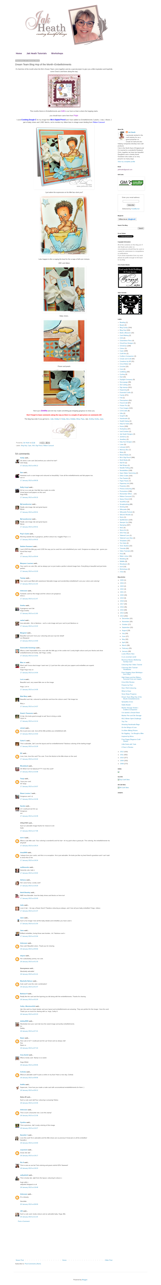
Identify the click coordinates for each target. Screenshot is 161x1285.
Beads (122, 325)
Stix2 (121, 527)
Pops (82, 419)
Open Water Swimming (128, 473)
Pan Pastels (124, 478)
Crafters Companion (127, 356)
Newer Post (20, 1260)
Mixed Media (124, 455)
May (123, 639)
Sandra (22, 806)
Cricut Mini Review (128, 682)
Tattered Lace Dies (126, 538)
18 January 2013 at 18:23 (29, 1168)
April (124, 642)
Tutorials (123, 548)
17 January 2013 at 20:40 (29, 898)
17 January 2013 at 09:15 (29, 497)
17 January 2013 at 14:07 (29, 706)
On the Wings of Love (129, 727)
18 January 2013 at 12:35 (29, 1115)
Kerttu (97, 419)
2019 (122, 598)
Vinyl (121, 553)
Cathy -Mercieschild (27, 1006)
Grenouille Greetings (28, 648)
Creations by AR (125, 361)
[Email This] (41, 443)
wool (121, 566)
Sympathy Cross (127, 702)
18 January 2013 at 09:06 (29, 1077)
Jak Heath (131, 132)
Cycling (122, 374)
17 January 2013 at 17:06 (29, 831)
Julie (52, 419)
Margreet (23, 633)
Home (19, 53)
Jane (101, 419)
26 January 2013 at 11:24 (29, 1217)
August (124, 630)
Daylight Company (126, 379)
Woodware (123, 564)
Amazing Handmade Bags (131, 724)
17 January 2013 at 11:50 (29, 613)
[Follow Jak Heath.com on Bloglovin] (127, 220)
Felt (121, 398)
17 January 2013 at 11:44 (29, 584)
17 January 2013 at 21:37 (29, 911)
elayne (22, 956)
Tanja (22, 778)
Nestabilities (124, 470)
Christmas (123, 346)
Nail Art (122, 463)
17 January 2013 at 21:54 (29, 923)
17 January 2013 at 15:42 (29, 759)
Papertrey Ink (124, 483)
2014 (122, 613)
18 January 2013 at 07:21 (29, 1031)
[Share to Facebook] (47, 443)
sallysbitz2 (24, 1175)
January (125, 651)
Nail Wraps (123, 465)
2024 (122, 583)
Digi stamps (124, 387)
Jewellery (123, 439)
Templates (123, 540)
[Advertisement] (64, 1241)
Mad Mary (23, 696)
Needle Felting (125, 468)
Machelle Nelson (26, 981)
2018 (122, 601)
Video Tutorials (125, 551)
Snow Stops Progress (129, 694)
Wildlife (122, 561)
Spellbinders (124, 520)
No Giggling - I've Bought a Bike (133, 733)
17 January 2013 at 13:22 (29, 626)
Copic (29, 445)
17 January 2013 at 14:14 (29, 721)
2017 (122, 604)
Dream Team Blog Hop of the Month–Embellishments (132, 698)
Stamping (123, 525)
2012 (122, 751)
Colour (122, 348)
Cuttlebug (123, 372)
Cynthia (23, 1122)
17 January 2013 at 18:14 (29, 845)
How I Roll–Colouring (129, 688)
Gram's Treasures (26, 713)
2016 (122, 607)
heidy (22, 458)
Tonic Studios (124, 546)
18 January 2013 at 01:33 (29, 961)
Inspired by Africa (128, 736)
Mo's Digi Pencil (37, 445)
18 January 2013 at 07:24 (29, 1048)
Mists (121, 452)
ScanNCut (123, 501)
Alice (68, 419)
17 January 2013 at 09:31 (29, 512)
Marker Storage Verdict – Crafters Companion (130, 708)
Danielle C (24, 1135)
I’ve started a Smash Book (131, 712)
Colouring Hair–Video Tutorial (132, 664)
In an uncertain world (129, 657)
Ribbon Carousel (48, 445)
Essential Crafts (125, 392)
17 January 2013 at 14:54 (29, 734)
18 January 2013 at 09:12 (29, 1090)
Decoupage (124, 382)
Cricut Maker (124, 364)
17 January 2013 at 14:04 (29, 672)
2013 (122, 616)
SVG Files (123, 533)
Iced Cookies (124, 431)
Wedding (123, 559)
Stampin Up (124, 522)
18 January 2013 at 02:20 (29, 999)
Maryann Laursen (26, 563)
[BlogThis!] (43, 443)
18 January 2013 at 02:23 (29, 1014)
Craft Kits (123, 353)
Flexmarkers (124, 400)
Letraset (122, 447)
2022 (122, 589)
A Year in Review (127, 747)
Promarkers (124, 491)
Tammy (22, 578)
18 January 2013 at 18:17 (29, 1155)
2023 (122, 586)
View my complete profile (126, 161)
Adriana (23, 880)
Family (122, 395)
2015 (122, 610)
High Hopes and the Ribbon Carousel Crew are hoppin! (132, 678)
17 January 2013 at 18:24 (29, 860)
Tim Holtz (123, 543)
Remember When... (126, 494)
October (125, 624)
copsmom (23, 1150)
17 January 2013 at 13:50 (29, 641)
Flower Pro (123, 405)
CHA (121, 338)
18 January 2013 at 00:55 (29, 949)
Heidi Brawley (25, 892)
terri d (22, 838)
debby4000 (24, 1021)
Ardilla (22, 1084)
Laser (122, 444)
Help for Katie (124, 424)
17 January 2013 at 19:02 (29, 873)
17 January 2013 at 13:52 (29, 656)
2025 (122, 580)
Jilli (21, 1211)
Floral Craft (123, 403)
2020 (122, 595)
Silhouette (123, 509)
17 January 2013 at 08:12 (29, 465)
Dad (121, 377)
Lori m (22, 679)
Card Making (124, 335)
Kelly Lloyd (24, 487)
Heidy (63, 419)
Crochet (122, 366)
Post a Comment (24, 1221)
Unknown (23, 591)
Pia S (22, 1162)
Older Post (108, 1260)
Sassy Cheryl (124, 499)
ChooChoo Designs (126, 343)
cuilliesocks (24, 867)
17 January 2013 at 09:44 (29, 556)
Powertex (123, 486)
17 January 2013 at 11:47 (29, 599)
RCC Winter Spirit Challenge (131, 718)
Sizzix (122, 517)
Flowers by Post (127, 685)
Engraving (123, 390)
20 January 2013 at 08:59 (29, 1204)
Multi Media (124, 460)
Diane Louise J (25, 793)
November (126, 621)
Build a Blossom (125, 333)
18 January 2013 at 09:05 (29, 1065)
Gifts (121, 413)
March (124, 645)
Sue (21, 472)
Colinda (23, 1072)
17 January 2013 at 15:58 (29, 772)
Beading (122, 322)
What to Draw (126, 691)
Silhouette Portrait (126, 512)
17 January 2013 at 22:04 (29, 936)
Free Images (124, 408)
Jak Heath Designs (126, 434)
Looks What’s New (128, 654)
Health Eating (124, 421)
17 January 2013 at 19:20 (29, 886)
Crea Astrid (24, 1055)
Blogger (84, 1280)
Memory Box (124, 450)
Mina (78, 419)
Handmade (123, 418)
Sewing (122, 507)
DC (21, 753)
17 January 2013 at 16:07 (29, 786)
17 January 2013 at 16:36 (29, 799)
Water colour (124, 556)
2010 (122, 757)
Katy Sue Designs (126, 442)
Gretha (91, 419)
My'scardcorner (26, 504)
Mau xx (23, 662)
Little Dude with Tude (129, 744)
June (124, 636)
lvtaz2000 (23, 852)
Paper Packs (124, 481)
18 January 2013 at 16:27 (29, 1128)
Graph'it (122, 416)
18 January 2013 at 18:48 (29, 1187)
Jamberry (123, 437)
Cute (121, 369)
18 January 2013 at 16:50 (29, 1143)
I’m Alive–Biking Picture (130, 730)
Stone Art (123, 530)
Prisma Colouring (126, 489)
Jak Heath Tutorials (37, 53)
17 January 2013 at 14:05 (29, 689)
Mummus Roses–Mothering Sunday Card (131, 661)
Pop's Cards (24, 534)
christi (22, 728)
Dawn (22, 1038)
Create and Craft (125, 359)
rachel (22, 620)
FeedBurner (135, 209)
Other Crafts (124, 476)
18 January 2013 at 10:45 (29, 1103)
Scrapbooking (124, 504)
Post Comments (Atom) (33, 1264)
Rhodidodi (24, 766)
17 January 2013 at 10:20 (29, 571)
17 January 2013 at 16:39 (29, 816)
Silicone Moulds (125, 514)
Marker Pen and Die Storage (131, 715)
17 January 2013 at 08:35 (29, 480)
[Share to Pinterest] (49, 443)
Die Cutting (123, 385)
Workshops (57, 53)
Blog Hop (24, 445)
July (123, 633)
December (126, 618)
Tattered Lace (124, 535)
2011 (122, 755)
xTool (121, 572)
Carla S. (23, 740)
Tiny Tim (124, 721)
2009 (122, 760)
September (126, 627)
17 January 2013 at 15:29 (29, 746)
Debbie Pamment (26, 546)
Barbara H (23, 994)
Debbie (72, 419)
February (125, 648)
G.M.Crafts (123, 411)
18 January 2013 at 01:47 (29, 987)
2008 (122, 763)
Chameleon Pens (126, 340)
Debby (56, 419)
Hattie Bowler (126, 705)
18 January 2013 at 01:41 (29, 974)
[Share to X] (45, 443)
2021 (122, 592)
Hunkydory (123, 429)
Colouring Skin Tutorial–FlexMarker (130, 668)
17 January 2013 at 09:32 (29, 539)
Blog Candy (124, 327)
